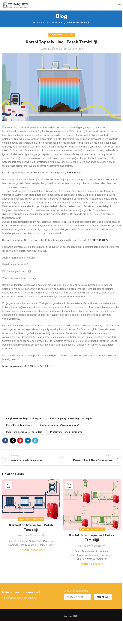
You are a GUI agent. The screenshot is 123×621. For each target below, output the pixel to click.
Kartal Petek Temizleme (19, 425)
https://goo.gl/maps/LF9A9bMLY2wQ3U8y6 (27, 366)
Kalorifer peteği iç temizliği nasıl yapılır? (72, 418)
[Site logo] (15, 4)
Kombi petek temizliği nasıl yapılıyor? (60, 425)
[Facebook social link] (5, 441)
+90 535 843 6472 (97, 240)
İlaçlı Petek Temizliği (78, 22)
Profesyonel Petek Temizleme (66, 432)
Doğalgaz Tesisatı (53, 22)
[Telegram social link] (35, 441)
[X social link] (13, 441)
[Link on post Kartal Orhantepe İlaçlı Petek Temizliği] (92, 504)
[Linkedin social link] (28, 441)
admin (59, 48)
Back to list (61, 458)
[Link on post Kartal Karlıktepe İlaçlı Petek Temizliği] (31, 499)
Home (36, 22)
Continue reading (31, 550)
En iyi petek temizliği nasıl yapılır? (24, 418)
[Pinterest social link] (20, 441)
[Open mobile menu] (119, 5)
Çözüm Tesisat (73, 172)
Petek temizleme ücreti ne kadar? (24, 432)
